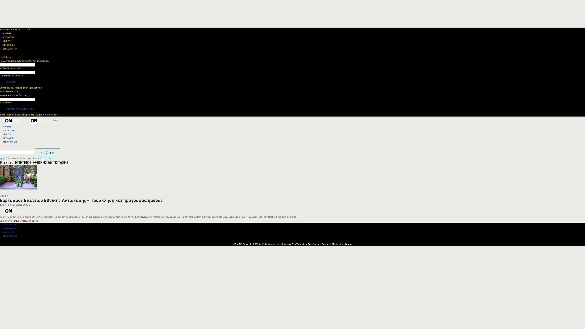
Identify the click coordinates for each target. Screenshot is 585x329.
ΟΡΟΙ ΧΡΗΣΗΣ (10, 228)
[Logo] (12, 120)
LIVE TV (7, 41)
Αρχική (3, 158)
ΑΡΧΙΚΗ (7, 33)
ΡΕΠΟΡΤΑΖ (8, 37)
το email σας (6, 102)
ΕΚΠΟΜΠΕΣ (9, 45)
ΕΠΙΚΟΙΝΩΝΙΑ (10, 48)
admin (3, 204)
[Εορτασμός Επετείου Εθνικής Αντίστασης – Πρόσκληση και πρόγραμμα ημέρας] (18, 179)
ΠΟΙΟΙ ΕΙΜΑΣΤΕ (11, 224)
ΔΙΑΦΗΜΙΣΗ (9, 232)
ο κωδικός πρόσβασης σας (12, 75)
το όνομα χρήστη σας (10, 68)
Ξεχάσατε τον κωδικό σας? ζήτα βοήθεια (21, 87)
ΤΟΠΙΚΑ (4, 196)
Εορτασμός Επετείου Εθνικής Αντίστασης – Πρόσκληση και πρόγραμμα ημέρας (81, 200)
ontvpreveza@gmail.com (26, 220)
